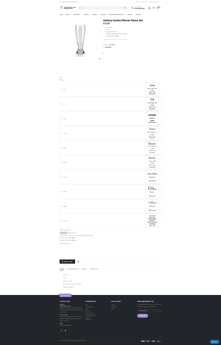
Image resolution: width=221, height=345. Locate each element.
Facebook (61, 330)
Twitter (65, 330)
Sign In (138, 1)
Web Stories (88, 319)
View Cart (113, 307)
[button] (99, 58)
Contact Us (144, 1)
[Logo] (68, 8)
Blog (86, 304)
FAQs (86, 309)
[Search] (125, 8)
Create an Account (153, 1)
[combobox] (102, 8)
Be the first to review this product (119, 39)
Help (112, 309)
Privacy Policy (89, 313)
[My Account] (149, 8)
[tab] (62, 269)
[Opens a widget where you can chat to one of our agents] (214, 342)
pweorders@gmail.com (66, 325)
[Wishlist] (153, 8)
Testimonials (88, 307)
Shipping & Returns (90, 315)
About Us (87, 311)
